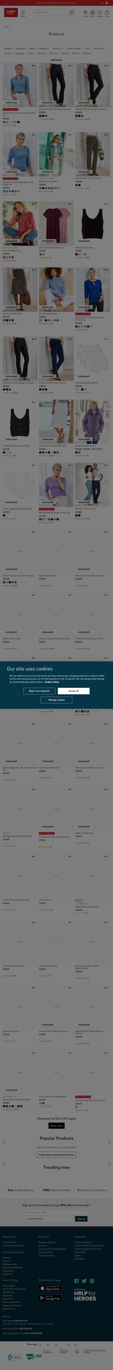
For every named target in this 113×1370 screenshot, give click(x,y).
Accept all (74, 691)
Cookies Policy (52, 682)
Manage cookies (57, 700)
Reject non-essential (39, 691)
